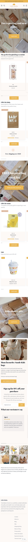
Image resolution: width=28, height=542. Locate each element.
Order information (18, 533)
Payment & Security (18, 536)
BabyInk (13, 132)
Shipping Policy (17, 526)
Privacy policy (17, 531)
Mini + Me (13, 233)
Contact (16, 516)
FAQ (15, 524)
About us (16, 519)
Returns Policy (17, 529)
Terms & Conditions (18, 538)
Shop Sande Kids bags (8, 381)
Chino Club (13, 280)
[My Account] (23, 5)
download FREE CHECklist (14, 187)
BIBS (13, 84)
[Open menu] (1, 5)
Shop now (14, 36)
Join (21, 405)
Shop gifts (14, 322)
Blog (15, 521)
